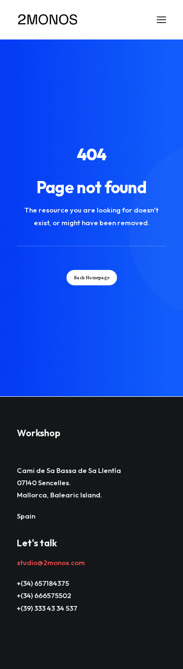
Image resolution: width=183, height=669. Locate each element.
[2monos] (48, 20)
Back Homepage (91, 277)
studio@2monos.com (51, 562)
